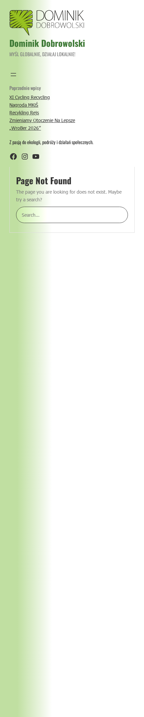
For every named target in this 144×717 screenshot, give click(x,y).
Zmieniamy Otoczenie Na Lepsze (42, 120)
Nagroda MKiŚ (23, 105)
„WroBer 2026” (25, 128)
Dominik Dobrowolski (47, 42)
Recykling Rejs (24, 112)
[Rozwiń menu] (13, 75)
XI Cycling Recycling (29, 97)
